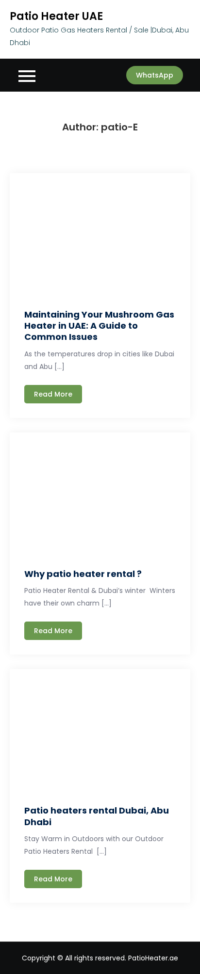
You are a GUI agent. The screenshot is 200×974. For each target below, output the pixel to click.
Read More (53, 394)
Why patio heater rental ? (83, 574)
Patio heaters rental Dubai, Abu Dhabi (96, 816)
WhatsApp (154, 75)
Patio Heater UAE (56, 16)
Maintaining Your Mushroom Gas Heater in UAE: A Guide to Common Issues (99, 325)
